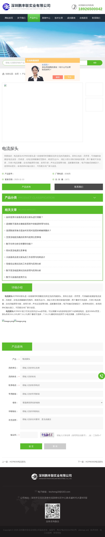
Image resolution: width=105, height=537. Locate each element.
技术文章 (59, 18)
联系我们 (96, 18)
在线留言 (84, 18)
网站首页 (9, 18)
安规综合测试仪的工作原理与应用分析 (23, 264)
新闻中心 (46, 18)
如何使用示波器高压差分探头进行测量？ (24, 217)
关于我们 (21, 18)
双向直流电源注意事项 (16, 250)
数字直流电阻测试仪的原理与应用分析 (23, 270)
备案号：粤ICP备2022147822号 (63, 530)
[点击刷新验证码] (47, 435)
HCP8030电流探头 (18, 462)
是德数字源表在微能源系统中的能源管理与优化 (27, 224)
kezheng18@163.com (59, 492)
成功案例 (71, 18)
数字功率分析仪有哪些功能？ (19, 244)
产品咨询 (26, 187)
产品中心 (34, 18)
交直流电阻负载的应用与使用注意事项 (23, 237)
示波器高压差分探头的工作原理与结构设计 (25, 257)
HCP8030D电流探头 (94, 462)
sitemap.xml (83, 530)
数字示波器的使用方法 (16, 277)
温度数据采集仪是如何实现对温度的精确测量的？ (28, 230)
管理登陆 (57, 533)
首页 (17, 74)
